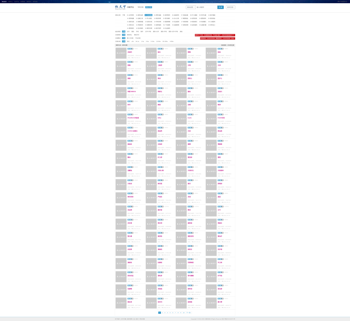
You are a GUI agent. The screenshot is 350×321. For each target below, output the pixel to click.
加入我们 (136, 319)
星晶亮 (160, 131)
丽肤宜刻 (191, 236)
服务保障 (129, 319)
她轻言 (190, 249)
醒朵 (129, 157)
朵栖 (189, 104)
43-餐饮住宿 (148, 28)
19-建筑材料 (202, 18)
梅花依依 (130, 197)
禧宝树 (190, 157)
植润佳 (160, 236)
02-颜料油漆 (139, 15)
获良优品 (130, 275)
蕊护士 (220, 78)
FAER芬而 (221, 118)
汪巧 (219, 210)
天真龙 (130, 183)
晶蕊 (219, 197)
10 (183, 312)
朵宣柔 (130, 249)
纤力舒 (160, 157)
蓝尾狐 (190, 302)
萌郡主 (160, 91)
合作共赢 (123, 319)
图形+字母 (164, 31)
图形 (133, 31)
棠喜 (129, 78)
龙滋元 (220, 91)
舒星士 (190, 78)
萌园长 (220, 223)
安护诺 (220, 249)
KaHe (190, 118)
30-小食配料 (211, 21)
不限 (123, 15)
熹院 (219, 157)
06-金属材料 (175, 15)
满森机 (160, 249)
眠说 (189, 210)
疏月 (189, 183)
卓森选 (160, 289)
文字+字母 (148, 31)
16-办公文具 (175, 18)
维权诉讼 (29, 1)
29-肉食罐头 (202, 21)
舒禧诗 (220, 183)
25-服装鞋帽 (166, 21)
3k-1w (137, 41)
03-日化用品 (148, 15)
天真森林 (221, 170)
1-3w (142, 41)
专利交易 (140, 7)
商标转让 (129, 35)
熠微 (189, 52)
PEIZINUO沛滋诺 (133, 118)
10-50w (158, 41)
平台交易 (137, 38)
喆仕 (159, 52)
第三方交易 (130, 38)
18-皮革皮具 (193, 18)
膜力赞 (220, 302)
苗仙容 (220, 289)
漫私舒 (160, 275)
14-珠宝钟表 (157, 18)
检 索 (221, 7)
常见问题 (142, 319)
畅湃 (219, 104)
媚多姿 (160, 210)
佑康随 (130, 289)
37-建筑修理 (184, 25)
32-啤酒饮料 (139, 25)
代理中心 (10, 1)
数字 (142, 31)
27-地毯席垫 (184, 21)
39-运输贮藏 (202, 25)
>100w (171, 41)
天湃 (219, 65)
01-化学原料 (130, 15)
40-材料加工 (211, 25)
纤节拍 (220, 275)
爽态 (159, 78)
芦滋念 (160, 197)
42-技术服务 (139, 28)
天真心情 (161, 170)
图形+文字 (156, 31)
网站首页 (4, 1)
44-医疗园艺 (157, 28)
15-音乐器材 (166, 18)
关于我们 (117, 319)
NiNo (159, 118)
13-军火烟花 (148, 18)
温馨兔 (130, 170)
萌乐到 (160, 223)
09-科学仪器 (202, 15)
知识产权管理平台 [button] (342, 1)
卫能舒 (160, 65)
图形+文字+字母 (173, 31)
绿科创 (190, 289)
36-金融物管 (175, 25)
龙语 (189, 197)
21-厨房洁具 (130, 21)
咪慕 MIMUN (132, 91)
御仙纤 (220, 236)
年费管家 (22, 1)
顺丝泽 (130, 302)
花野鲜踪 (191, 262)
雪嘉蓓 (220, 144)
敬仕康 (130, 236)
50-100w (165, 41)
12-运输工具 (139, 18)
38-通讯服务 (193, 25)
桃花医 (160, 183)
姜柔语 (190, 223)
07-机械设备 (184, 15)
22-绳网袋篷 (139, 21)
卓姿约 (130, 52)
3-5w (147, 41)
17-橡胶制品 (184, 18)
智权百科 (35, 1)
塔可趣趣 (191, 275)
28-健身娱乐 (193, 21)
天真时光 (191, 170)
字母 (137, 31)
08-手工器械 (193, 15)
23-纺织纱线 (148, 21)
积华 (129, 104)
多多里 (130, 223)
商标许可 (136, 35)
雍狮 (189, 144)
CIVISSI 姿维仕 (133, 131)
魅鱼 (189, 91)
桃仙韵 (220, 131)
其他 (181, 31)
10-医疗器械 (211, 15)
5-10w (152, 41)
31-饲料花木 (130, 25)
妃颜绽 (160, 262)
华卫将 (220, 262)
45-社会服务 (166, 28)
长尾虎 (160, 144)
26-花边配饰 (175, 21)
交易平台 (16, 1)
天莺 (189, 65)
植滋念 (130, 144)
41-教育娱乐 (130, 28)
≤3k (133, 41)
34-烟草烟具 (157, 25)
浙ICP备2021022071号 (228, 319)
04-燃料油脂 (157, 15)
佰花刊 (160, 302)
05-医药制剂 (166, 15)
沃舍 (189, 131)
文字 (128, 31)
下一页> (188, 312)
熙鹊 (129, 65)
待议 (128, 41)
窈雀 (219, 52)
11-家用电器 (130, 18)
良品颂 (130, 210)
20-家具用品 (211, 18)
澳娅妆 (130, 262)
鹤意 (159, 104)
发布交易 (230, 7)
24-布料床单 (157, 21)
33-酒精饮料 (148, 25)
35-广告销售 (166, 25)
